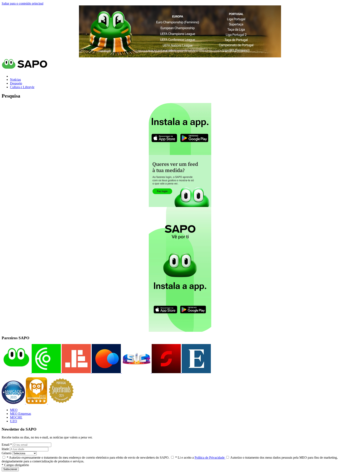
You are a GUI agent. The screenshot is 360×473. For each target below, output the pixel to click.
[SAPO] (16, 372)
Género (6, 453)
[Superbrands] (61, 403)
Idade (5, 449)
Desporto (16, 83)
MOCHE (16, 417)
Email (7, 444)
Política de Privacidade (210, 457)
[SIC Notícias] (166, 372)
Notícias (15, 79)
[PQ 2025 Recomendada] (37, 403)
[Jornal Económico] (76, 372)
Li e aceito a (200, 457)
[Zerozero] (106, 372)
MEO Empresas (20, 413)
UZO (13, 421)
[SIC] (136, 372)
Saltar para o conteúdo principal (22, 3)
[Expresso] (196, 372)
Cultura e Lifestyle (22, 87)
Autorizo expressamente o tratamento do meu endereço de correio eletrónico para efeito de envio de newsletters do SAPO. (88, 457)
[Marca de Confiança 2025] (14, 403)
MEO (14, 410)
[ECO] (46, 372)
